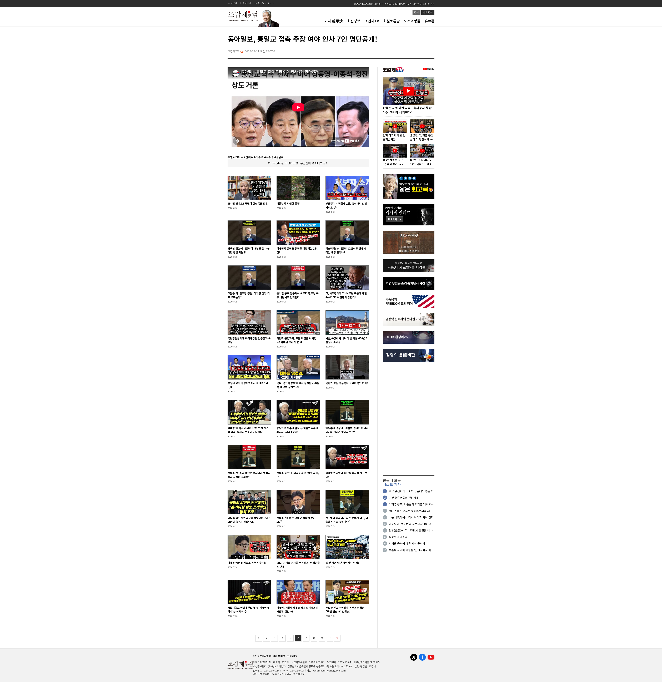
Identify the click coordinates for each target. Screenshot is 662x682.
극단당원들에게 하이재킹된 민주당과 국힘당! (249, 340)
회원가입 (247, 3)
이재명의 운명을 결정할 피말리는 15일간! (298, 250)
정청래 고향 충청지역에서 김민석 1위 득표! (248, 385)
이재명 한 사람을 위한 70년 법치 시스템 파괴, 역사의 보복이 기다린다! (248, 430)
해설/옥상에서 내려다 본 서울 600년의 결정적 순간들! (346, 340)
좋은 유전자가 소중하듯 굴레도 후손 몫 (411, 491)
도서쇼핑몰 (412, 20)
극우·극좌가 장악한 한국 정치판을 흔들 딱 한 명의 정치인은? (298, 385)
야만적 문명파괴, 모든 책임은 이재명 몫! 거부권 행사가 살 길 (296, 340)
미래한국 (376, 3)
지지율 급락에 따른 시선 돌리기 (407, 543)
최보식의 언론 (428, 3)
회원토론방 (391, 20)
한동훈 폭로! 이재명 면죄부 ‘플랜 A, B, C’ (298, 475)
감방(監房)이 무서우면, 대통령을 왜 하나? (411, 530)
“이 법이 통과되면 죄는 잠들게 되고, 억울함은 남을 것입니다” (346, 520)
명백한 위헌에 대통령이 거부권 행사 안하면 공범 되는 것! (249, 250)
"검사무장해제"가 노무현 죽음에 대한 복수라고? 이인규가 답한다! (346, 295)
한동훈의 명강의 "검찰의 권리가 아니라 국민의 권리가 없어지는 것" (346, 430)
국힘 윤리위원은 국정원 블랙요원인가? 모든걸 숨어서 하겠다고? (249, 520)
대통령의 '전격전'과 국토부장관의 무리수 (411, 524)
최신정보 (353, 20)
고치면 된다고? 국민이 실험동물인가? (248, 203)
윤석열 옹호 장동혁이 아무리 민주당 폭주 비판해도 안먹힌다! (298, 295)
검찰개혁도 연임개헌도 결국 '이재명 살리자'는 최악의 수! (249, 609)
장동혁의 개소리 (398, 537)
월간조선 (358, 3)
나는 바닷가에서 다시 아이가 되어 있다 (411, 517)
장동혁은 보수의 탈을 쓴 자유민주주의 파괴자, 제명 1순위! (297, 430)
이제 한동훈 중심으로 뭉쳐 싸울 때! (247, 562)
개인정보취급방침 (262, 656)
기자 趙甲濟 (333, 20)
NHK (395, 3)
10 (330, 638)
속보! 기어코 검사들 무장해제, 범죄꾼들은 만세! (298, 564)
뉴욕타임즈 (386, 3)
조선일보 (367, 3)
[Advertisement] (408, 418)
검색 (416, 12)
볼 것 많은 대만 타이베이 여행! (342, 562)
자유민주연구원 (404, 3)
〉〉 (337, 638)
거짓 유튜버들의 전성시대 (404, 498)
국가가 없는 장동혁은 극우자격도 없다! (346, 383)
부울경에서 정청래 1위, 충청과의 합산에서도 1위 (346, 205)
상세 (428, 12)
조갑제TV (372, 20)
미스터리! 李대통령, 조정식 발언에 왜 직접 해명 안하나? (346, 250)
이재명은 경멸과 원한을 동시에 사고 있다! (346, 475)
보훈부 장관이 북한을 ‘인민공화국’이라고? (411, 550)
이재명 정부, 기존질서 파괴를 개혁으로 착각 (411, 504)
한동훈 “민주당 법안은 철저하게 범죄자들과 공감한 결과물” (249, 475)
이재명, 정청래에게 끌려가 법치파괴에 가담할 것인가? (297, 609)
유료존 (429, 20)
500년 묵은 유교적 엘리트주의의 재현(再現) (410, 511)
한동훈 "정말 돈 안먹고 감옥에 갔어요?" (296, 520)
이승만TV (417, 3)
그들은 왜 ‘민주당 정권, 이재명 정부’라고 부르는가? (249, 295)
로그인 (234, 3)
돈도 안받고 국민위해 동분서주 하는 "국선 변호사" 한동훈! (344, 609)
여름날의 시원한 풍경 (288, 203)
